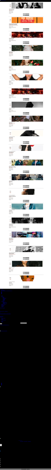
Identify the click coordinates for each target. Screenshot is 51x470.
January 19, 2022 (2, 311)
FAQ (1, 296)
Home (2, 295)
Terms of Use (25, 441)
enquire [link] (24, 98)
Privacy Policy (22, 441)
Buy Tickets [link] (24, 28)
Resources (2, 301)
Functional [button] (1, 458)
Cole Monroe (5, 311)
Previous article (1, 316)
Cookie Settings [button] (1, 443)
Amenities (4, 299)
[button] (25, 313)
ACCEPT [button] (5, 443)
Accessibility (29, 441)
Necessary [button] (1, 450)
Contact (2, 319)
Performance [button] (1, 460)
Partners (4, 300)
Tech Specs (4, 298)
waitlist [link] (24, 85)
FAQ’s (2, 318)
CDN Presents (3, 305)
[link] (27, 8)
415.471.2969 (2, 290)
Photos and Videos (5, 302)
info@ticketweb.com (20, 440)
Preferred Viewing (3, 304)
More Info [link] (24, 15)
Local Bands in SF (5, 303)
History (3, 297)
